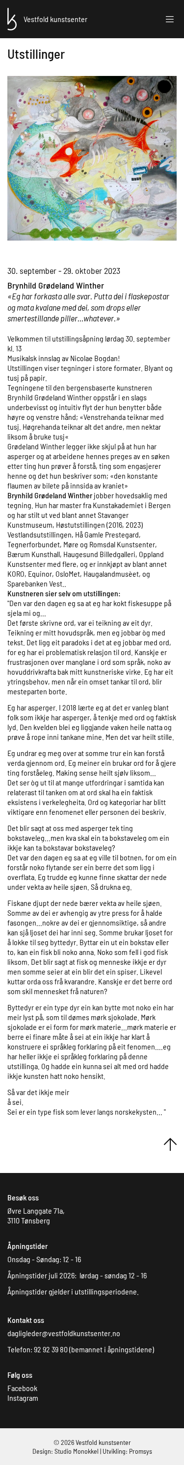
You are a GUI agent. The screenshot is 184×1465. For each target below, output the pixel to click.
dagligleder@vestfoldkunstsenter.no (63, 1333)
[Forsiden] (12, 18)
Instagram (22, 1397)
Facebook (22, 1387)
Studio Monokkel (76, 1451)
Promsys (140, 1451)
